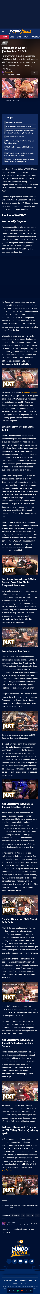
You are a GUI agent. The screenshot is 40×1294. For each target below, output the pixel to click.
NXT (4, 43)
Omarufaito (9, 72)
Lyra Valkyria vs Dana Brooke (15, 137)
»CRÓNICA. (7, 1170)
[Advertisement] (20, 13)
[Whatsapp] (18, 1291)
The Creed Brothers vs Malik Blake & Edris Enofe (18, 148)
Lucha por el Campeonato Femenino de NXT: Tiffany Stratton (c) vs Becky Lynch (19, 161)
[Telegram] (26, 1290)
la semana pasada (29, 393)
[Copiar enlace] (31, 1290)
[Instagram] (26, 1261)
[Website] (31, 1223)
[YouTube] (20, 1261)
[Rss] (37, 1223)
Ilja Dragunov (22, 1205)
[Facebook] (9, 1290)
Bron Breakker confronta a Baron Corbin (18, 126)
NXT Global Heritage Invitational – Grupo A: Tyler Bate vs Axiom (19, 142)
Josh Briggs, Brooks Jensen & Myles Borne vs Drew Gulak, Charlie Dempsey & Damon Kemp (19, 132)
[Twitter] (13, 1290)
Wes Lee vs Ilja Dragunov (14, 122)
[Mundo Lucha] (20, 32)
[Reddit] (22, 1290)
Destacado (13, 1205)
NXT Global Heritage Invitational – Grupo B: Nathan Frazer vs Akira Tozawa (19, 154)
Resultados (30, 1205)
